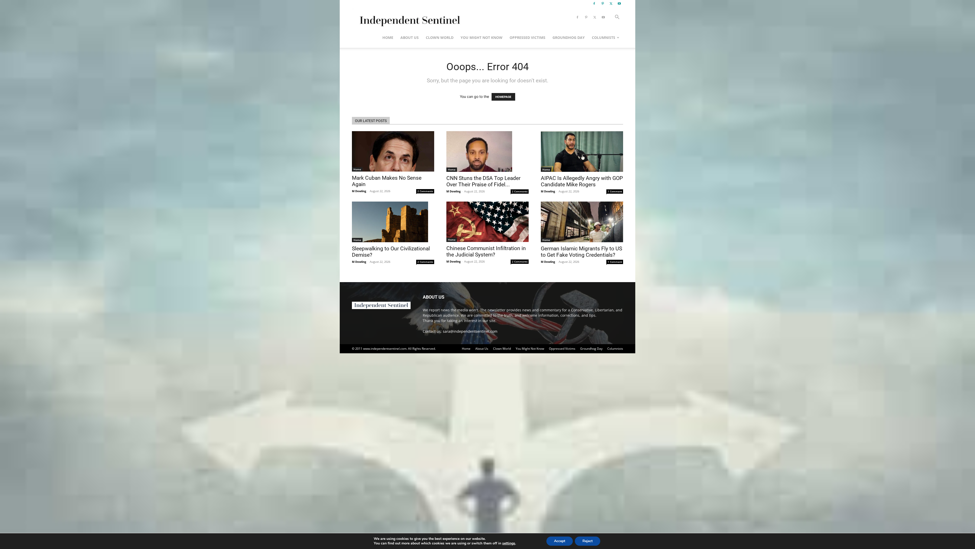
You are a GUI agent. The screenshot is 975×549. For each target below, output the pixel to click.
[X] (611, 3)
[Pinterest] (602, 3)
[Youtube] (619, 3)
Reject (587, 541)
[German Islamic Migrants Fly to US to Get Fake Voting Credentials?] (582, 222)
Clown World (439, 37)
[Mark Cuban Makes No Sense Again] (393, 151)
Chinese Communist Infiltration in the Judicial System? (486, 251)
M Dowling (359, 191)
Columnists (603, 37)
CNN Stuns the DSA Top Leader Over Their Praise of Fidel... (483, 181)
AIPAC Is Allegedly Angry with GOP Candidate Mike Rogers (582, 181)
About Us (409, 37)
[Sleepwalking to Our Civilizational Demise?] (393, 222)
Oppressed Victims (527, 37)
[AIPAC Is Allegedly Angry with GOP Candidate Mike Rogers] (582, 151)
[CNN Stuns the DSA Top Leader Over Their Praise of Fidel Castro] (487, 151)
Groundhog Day (568, 37)
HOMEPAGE (503, 97)
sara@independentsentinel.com (470, 331)
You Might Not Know (481, 37)
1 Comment (615, 191)
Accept (559, 541)
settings (508, 543)
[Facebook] (594, 3)
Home (387, 37)
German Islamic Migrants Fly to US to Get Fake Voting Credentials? (581, 252)
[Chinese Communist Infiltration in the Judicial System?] (487, 222)
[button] (617, 17)
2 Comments (425, 191)
